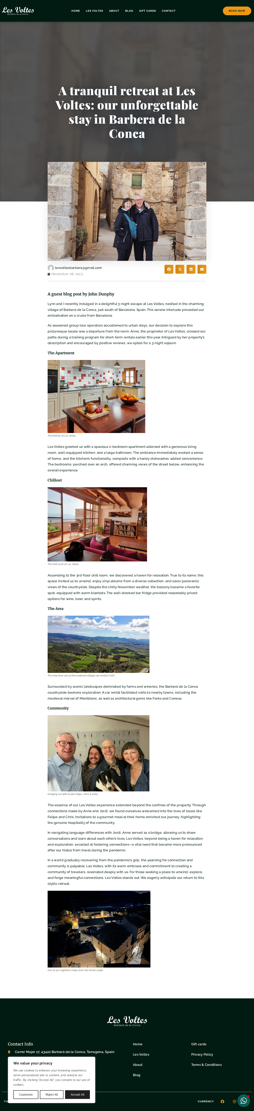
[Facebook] (222, 1101)
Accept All (77, 1094)
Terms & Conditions (206, 1065)
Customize (26, 1094)
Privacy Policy (202, 1054)
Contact (169, 10)
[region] (51, 1080)
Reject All (52, 1094)
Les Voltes (94, 10)
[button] (169, 269)
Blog (129, 10)
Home (75, 10)
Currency (206, 1101)
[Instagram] (234, 1101)
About (114, 10)
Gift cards (147, 10)
